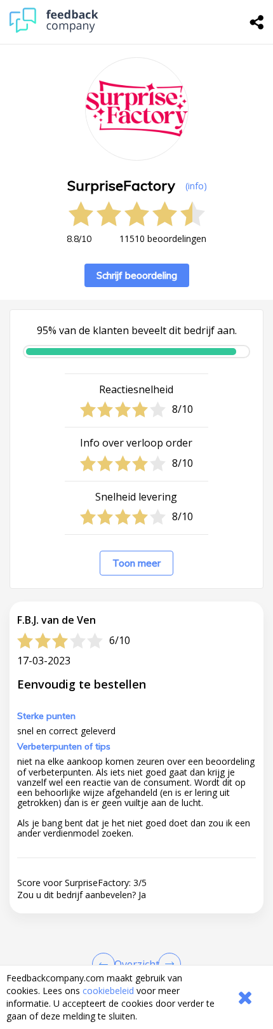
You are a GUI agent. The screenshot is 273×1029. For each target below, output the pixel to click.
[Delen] (257, 22)
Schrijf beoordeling (137, 275)
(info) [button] (196, 186)
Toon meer (136, 563)
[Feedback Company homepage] (54, 29)
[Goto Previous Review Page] (106, 964)
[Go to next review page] (167, 964)
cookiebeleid (108, 991)
